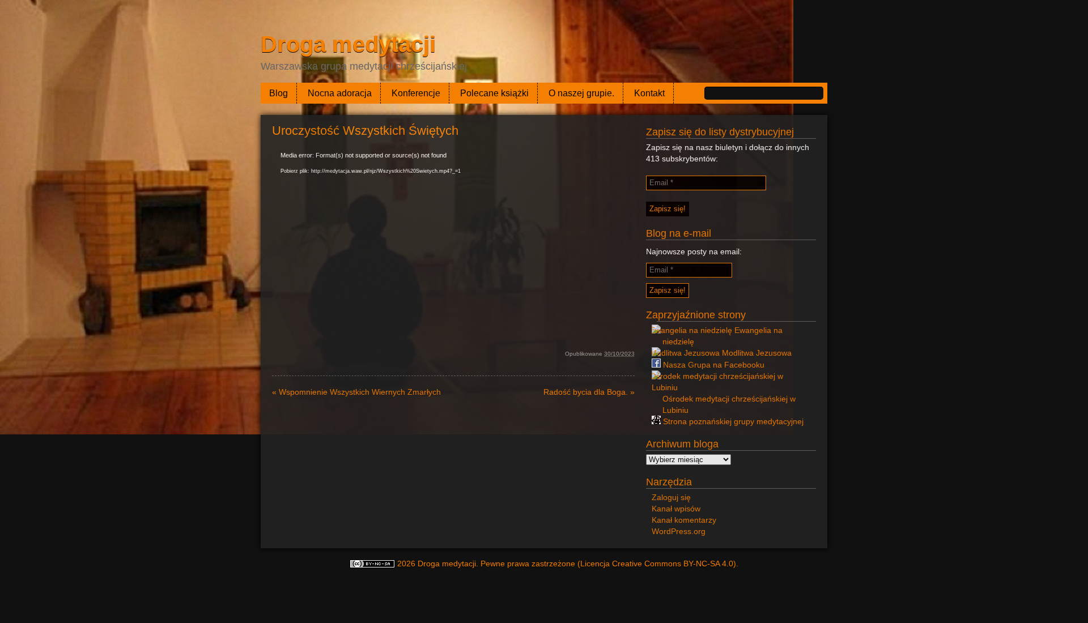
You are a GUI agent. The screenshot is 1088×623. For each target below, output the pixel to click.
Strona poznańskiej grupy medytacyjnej (732, 421)
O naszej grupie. (581, 93)
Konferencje (416, 93)
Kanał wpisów (676, 508)
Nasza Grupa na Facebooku (712, 364)
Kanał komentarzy (684, 519)
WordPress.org (679, 531)
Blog (278, 93)
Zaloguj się (671, 497)
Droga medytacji (348, 44)
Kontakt (649, 93)
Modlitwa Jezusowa (756, 352)
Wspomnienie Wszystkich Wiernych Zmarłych (356, 391)
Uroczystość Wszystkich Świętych (365, 130)
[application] (453, 247)
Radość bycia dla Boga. (589, 391)
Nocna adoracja (340, 93)
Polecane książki (494, 93)
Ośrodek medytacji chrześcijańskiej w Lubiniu (729, 404)
